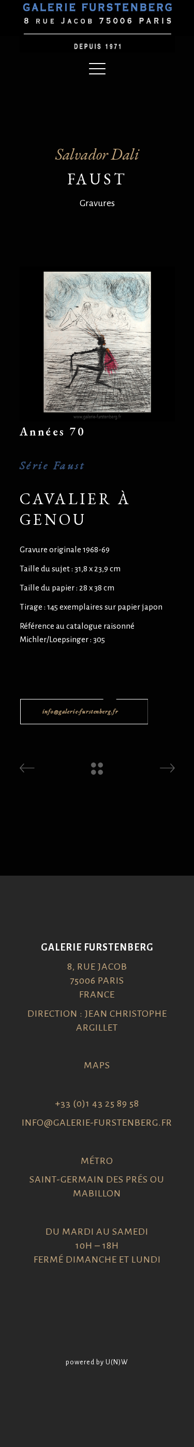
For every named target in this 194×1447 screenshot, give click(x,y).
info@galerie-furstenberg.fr (97, 1122)
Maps (97, 1065)
